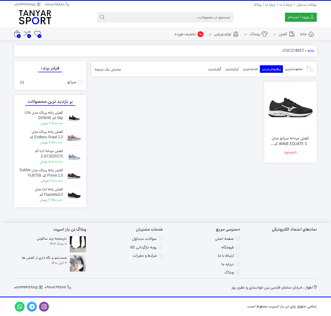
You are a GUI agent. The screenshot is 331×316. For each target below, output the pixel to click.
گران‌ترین (214, 68)
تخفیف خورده (185, 34)
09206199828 (54, 4)
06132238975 (25, 4)
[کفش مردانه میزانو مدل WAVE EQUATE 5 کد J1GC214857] (290, 108)
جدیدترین (250, 68)
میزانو (71, 82)
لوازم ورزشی (222, 34)
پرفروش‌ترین (271, 68)
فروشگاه (227, 247)
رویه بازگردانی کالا (143, 247)
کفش (282, 34)
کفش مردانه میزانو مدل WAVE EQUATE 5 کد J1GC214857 (290, 141)
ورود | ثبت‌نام (299, 17)
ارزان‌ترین (232, 68)
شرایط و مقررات (145, 255)
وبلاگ (257, 4)
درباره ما (270, 4)
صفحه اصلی (224, 238)
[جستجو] (102, 17)
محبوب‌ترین (294, 68)
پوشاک (254, 34)
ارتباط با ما (286, 4)
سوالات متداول (307, 4)
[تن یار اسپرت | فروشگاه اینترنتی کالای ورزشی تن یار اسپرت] (35, 17)
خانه (303, 34)
